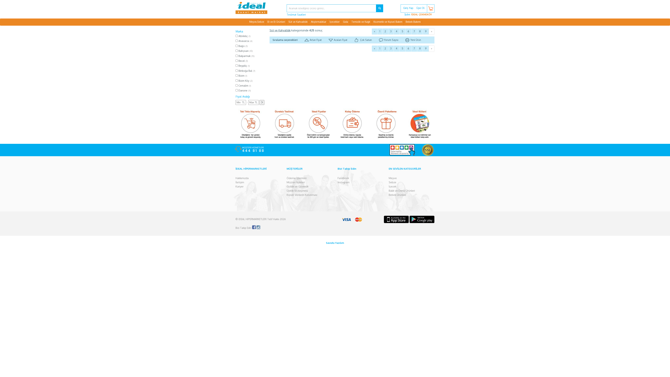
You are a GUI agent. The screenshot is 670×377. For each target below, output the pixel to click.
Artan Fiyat (316, 39)
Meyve (393, 178)
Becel (243, 60)
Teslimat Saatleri (296, 14)
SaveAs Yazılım (335, 242)
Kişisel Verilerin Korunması (302, 195)
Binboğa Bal (246, 70)
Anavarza (245, 40)
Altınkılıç (244, 36)
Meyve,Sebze (256, 21)
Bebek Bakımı (413, 21)
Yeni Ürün (415, 39)
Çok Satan (365, 39)
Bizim (242, 75)
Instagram (343, 182)
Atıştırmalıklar (318, 21)
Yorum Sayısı (391, 39)
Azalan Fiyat (340, 39)
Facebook (343, 178)
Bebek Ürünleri (397, 195)
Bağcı (243, 46)
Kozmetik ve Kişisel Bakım (388, 21)
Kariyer (240, 186)
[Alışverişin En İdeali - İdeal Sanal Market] (258, 8)
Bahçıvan (245, 50)
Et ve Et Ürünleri (276, 21)
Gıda (345, 21)
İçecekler (335, 21)
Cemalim (244, 85)
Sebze (392, 182)
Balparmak (246, 55)
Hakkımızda (242, 178)
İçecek (392, 186)
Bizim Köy (245, 80)
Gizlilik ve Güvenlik (297, 186)
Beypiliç (244, 65)
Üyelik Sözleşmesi (297, 190)
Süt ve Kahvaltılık (298, 21)
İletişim (240, 182)
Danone (244, 90)
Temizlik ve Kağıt (360, 21)
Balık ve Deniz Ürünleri (402, 190)
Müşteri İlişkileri (296, 182)
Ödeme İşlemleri (297, 178)
